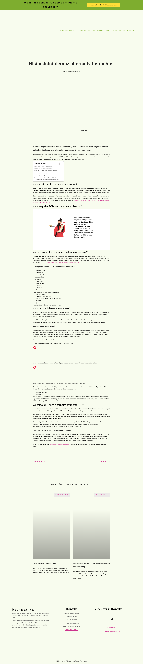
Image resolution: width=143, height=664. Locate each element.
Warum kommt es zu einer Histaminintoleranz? (46, 170)
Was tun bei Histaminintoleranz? (42, 174)
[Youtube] (117, 619)
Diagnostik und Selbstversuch (43, 175)
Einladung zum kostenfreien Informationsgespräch (47, 179)
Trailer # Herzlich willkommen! (44, 563)
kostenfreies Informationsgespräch (59, 444)
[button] (14, 52)
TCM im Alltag (98, 30)
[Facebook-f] (107, 619)
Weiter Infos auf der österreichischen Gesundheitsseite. (63, 262)
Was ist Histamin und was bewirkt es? (43, 166)
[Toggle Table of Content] (60, 163)
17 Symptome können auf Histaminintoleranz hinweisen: (49, 172)
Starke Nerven (83, 30)
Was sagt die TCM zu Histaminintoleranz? (44, 168)
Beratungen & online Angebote (120, 30)
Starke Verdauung (66, 30)
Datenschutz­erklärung (112, 631)
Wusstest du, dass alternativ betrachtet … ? (45, 177)
